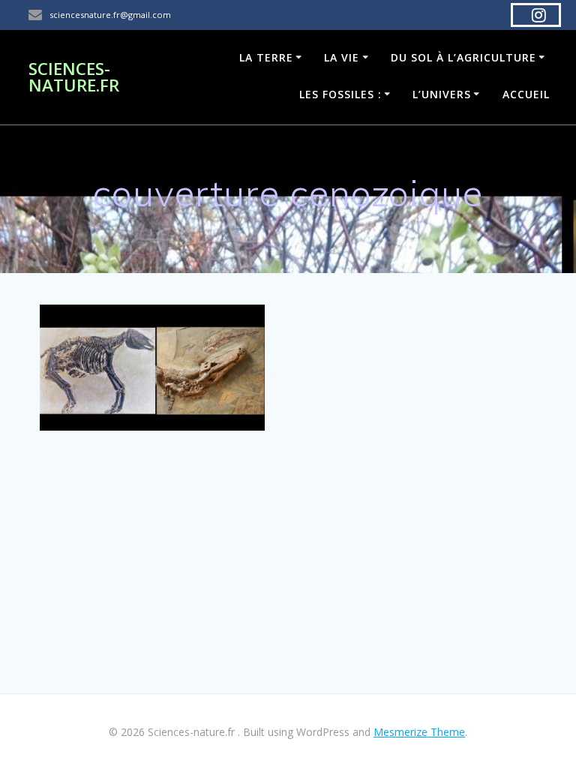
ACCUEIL (526, 94)
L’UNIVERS (441, 94)
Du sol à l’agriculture (463, 57)
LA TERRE (266, 57)
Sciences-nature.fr (73, 78)
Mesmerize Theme (419, 732)
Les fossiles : (340, 94)
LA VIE (341, 57)
